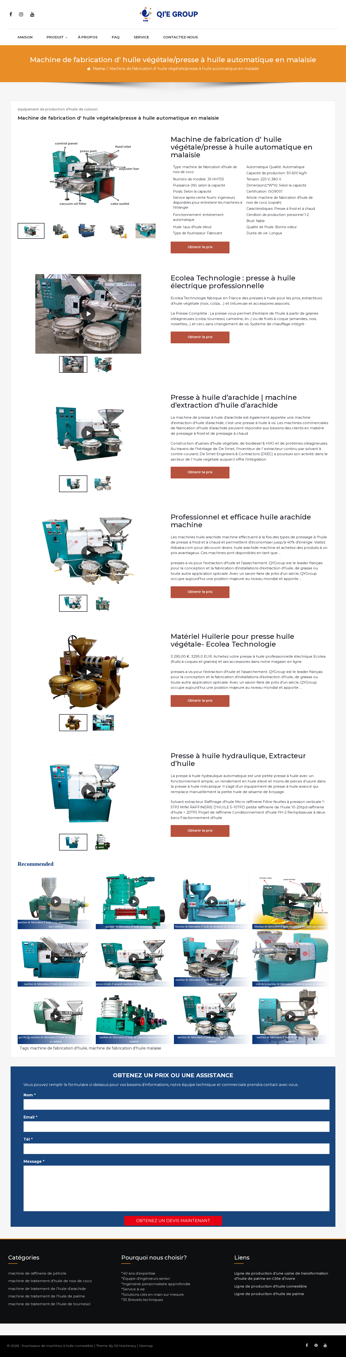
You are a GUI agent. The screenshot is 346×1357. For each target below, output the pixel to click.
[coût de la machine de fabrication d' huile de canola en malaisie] (290, 959)
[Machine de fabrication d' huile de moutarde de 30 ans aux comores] (212, 901)
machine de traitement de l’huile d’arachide (47, 1288)
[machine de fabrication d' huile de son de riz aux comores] (56, 959)
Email (30, 1117)
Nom (30, 1095)
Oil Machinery (125, 1346)
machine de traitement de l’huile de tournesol (49, 1304)
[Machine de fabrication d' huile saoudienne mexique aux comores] (290, 901)
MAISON (25, 37)
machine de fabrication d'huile (58, 1048)
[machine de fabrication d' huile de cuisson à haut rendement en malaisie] (134, 1016)
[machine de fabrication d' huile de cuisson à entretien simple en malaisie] (212, 1016)
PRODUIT (55, 37)
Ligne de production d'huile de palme (269, 1294)
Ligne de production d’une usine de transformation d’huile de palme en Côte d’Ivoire (281, 1276)
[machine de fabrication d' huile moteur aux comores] (134, 901)
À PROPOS (88, 37)
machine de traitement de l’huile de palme (46, 1296)
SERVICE (141, 37)
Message (34, 1161)
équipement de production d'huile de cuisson (58, 109)
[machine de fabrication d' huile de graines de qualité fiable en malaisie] (290, 1016)
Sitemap (146, 1346)
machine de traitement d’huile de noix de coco (50, 1281)
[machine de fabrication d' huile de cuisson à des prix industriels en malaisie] (212, 959)
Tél (28, 1139)
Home (99, 68)
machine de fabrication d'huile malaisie (125, 1048)
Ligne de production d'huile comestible (270, 1286)
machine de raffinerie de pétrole (37, 1273)
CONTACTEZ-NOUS (180, 37)
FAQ (116, 37)
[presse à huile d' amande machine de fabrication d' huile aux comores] (134, 959)
